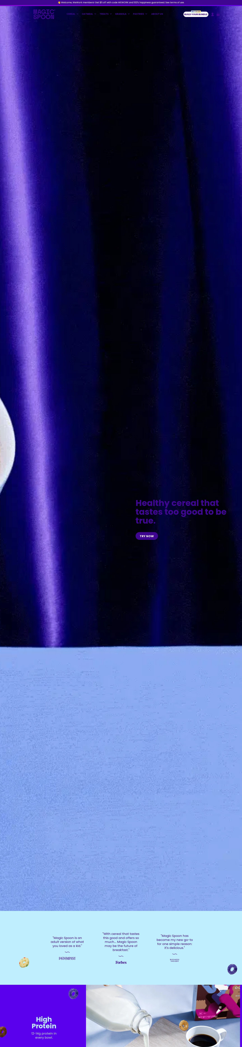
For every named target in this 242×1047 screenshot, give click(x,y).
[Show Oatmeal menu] (95, 14)
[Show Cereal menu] (78, 14)
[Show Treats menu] (111, 14)
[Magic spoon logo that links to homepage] (44, 18)
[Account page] (212, 14)
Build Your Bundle (195, 13)
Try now (147, 536)
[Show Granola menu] (129, 14)
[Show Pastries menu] (146, 14)
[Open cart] (218, 14)
